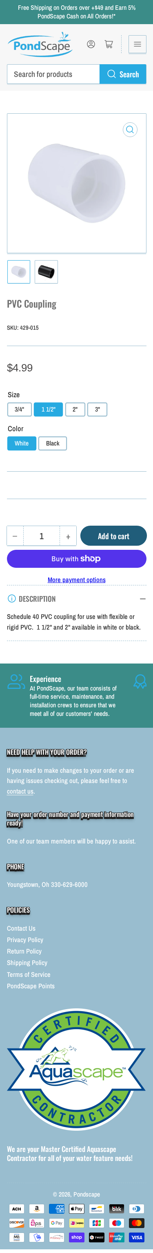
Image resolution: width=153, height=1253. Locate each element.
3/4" (19, 409)
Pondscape (86, 1194)
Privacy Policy (25, 939)
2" (75, 409)
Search (129, 73)
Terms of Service (29, 974)
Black (53, 443)
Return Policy (24, 951)
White (22, 443)
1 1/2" (48, 409)
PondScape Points (31, 985)
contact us (20, 791)
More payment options (77, 579)
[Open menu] (137, 44)
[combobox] (76, 74)
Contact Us (21, 928)
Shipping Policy (27, 962)
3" (97, 409)
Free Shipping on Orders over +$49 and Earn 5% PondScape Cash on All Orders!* (76, 11)
